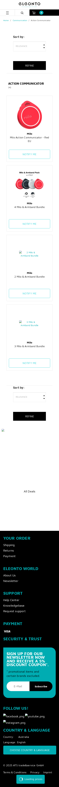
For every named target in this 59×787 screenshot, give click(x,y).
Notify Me (30, 154)
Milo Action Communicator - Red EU (29, 139)
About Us (9, 575)
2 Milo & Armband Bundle (29, 276)
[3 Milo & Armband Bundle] (29, 324)
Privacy (34, 772)
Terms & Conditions (15, 772)
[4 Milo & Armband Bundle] (29, 184)
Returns (8, 550)
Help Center (11, 600)
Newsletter (10, 581)
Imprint (47, 772)
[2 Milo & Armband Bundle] (29, 254)
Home (6, 20)
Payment (9, 556)
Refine (29, 65)
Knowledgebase (14, 605)
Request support (14, 611)
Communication (20, 20)
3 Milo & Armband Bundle (29, 346)
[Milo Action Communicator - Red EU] (29, 115)
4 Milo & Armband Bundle (29, 207)
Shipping (9, 545)
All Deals (29, 491)
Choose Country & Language (30, 750)
